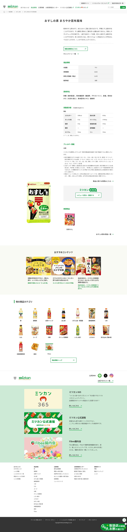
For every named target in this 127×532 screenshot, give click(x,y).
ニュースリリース (58, 481)
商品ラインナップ (98, 471)
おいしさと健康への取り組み (61, 476)
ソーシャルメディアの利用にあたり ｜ (69, 520)
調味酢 (35, 471)
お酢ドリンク (37, 474)
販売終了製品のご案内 (79, 471)
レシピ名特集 (17, 479)
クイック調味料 (38, 494)
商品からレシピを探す (19, 476)
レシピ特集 (16, 471)
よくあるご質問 (78, 474)
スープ (35, 489)
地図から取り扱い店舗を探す (81, 479)
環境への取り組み (58, 471)
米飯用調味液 (37, 506)
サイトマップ (83, 520)
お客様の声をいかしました (81, 469)
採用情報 (56, 479)
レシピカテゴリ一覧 (19, 474)
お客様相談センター (52, 7)
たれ (35, 486)
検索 (123, 7)
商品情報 (34, 7)
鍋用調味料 (36, 481)
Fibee (35, 511)
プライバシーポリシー (52, 520)
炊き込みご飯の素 (38, 504)
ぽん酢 (35, 476)
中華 (35, 491)
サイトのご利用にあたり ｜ (38, 520)
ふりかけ (36, 499)
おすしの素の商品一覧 (103, 234)
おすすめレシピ (18, 469)
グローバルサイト (93, 520)
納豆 (35, 509)
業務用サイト (97, 467)
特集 (95, 469)
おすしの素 (18, 11)
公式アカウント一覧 (104, 381)
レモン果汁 (36, 496)
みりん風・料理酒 (38, 479)
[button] (113, 527)
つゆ (35, 484)
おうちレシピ (25, 7)
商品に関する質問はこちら (102, 181)
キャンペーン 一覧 (70, 54)
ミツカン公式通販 (66, 7)
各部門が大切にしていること (61, 474)
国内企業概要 (57, 469)
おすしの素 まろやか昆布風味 (30, 11)
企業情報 (41, 7)
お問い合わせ (77, 476)
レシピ (96, 474)
